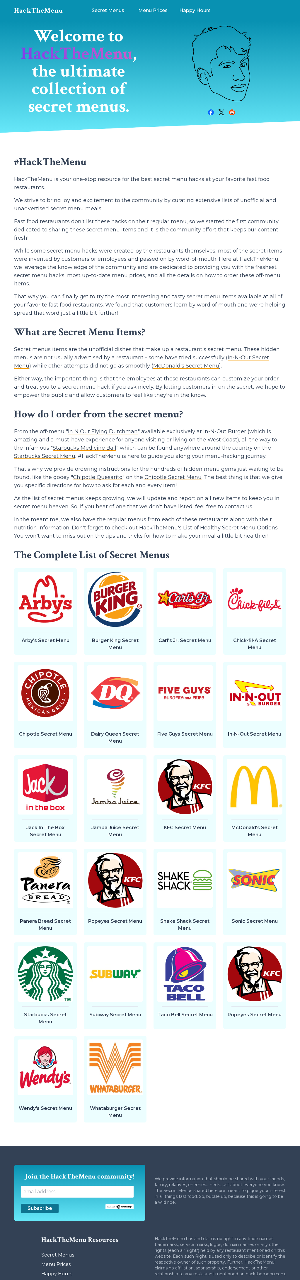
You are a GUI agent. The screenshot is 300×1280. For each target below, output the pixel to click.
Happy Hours (56, 1273)
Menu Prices (56, 1264)
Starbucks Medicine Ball (84, 448)
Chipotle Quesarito (97, 477)
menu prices (128, 275)
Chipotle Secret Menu (173, 477)
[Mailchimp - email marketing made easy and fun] (119, 1206)
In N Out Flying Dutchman (103, 431)
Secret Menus (57, 1255)
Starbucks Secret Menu (44, 456)
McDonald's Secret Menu (186, 366)
